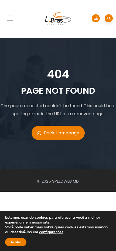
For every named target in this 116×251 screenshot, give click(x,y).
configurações (51, 232)
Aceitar (16, 242)
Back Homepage (61, 133)
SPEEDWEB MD (65, 181)
